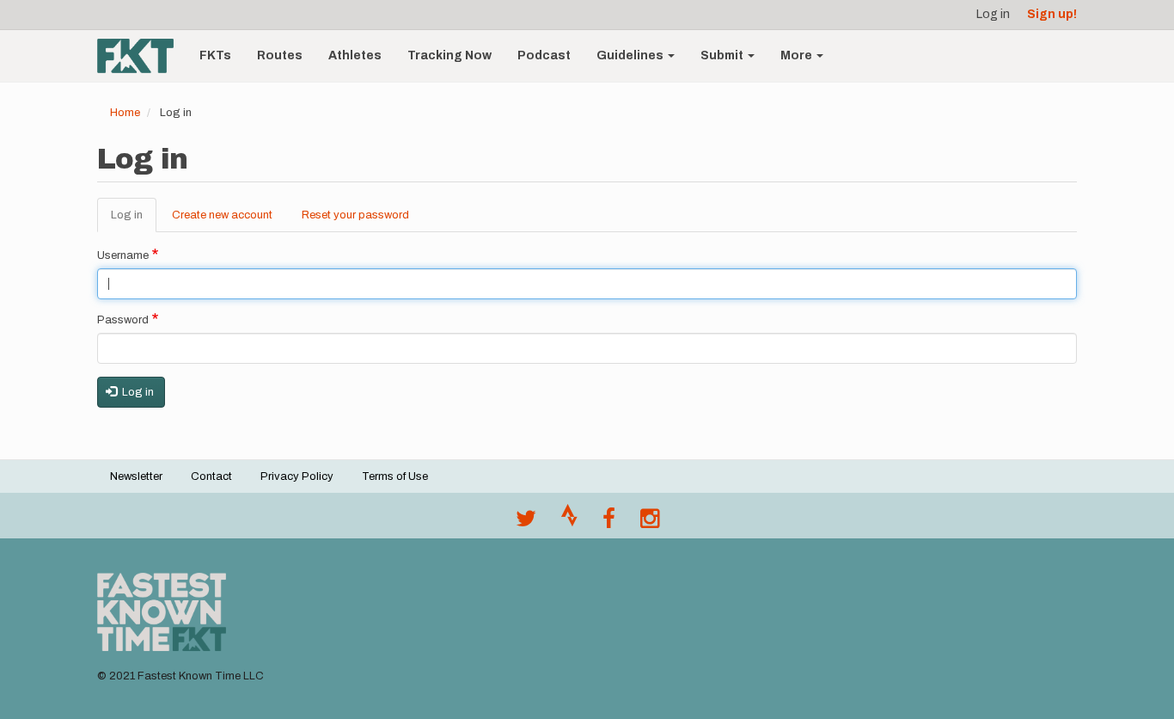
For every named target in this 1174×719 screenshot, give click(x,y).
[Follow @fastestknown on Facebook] (608, 523)
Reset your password (355, 215)
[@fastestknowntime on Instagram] (649, 523)
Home (125, 113)
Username (123, 255)
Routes (280, 55)
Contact (211, 476)
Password (123, 320)
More (797, 55)
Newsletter (136, 476)
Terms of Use (395, 476)
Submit (723, 55)
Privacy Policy (296, 476)
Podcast (544, 55)
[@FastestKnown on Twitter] (526, 523)
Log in (993, 14)
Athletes (355, 55)
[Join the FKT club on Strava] (569, 523)
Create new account (222, 215)
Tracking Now (449, 55)
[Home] (141, 56)
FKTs (215, 55)
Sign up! (1052, 14)
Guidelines (631, 55)
